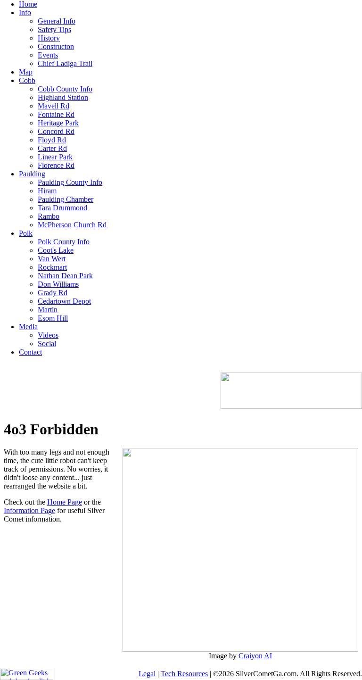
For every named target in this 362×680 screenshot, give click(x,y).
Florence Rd (56, 165)
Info (25, 12)
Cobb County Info (65, 89)
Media (28, 327)
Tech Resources (184, 674)
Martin (48, 310)
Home (28, 4)
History (49, 38)
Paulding (32, 174)
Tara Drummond (62, 208)
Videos (48, 335)
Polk (26, 233)
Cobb (27, 80)
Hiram (47, 191)
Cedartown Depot (64, 301)
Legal (147, 674)
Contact (30, 352)
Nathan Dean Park (65, 276)
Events (48, 55)
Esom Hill (53, 318)
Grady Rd (52, 293)
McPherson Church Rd (72, 225)
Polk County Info (64, 242)
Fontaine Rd (56, 114)
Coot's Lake (56, 250)
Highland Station (63, 97)
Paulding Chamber (65, 199)
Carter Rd (52, 148)
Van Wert (52, 259)
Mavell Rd (53, 106)
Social (47, 344)
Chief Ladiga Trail (65, 63)
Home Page (64, 502)
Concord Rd (56, 131)
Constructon (56, 46)
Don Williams (58, 284)
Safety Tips (54, 29)
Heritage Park (58, 123)
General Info (56, 21)
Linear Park (55, 157)
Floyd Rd (52, 140)
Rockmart (52, 267)
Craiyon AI (255, 656)
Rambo (48, 216)
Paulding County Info (70, 182)
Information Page (29, 510)
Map (26, 72)
